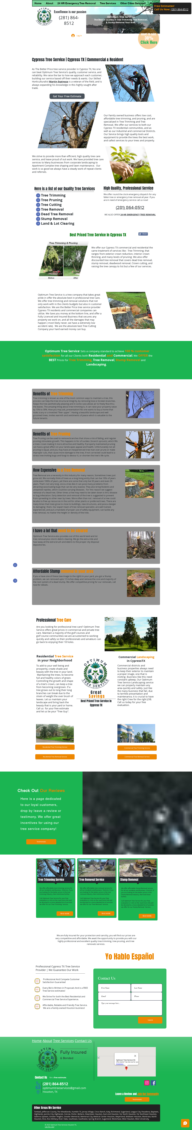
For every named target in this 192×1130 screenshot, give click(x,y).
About (47, 1040)
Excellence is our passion (70, 11)
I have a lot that (61, 531)
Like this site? (49, 1127)
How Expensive (59, 470)
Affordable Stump (63, 571)
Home (37, 1040)
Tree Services (63, 1040)
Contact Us (83, 1040)
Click (145, 42)
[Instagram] (146, 1082)
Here (153, 42)
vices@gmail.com (75, 1088)
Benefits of (53, 394)
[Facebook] (153, 1082)
